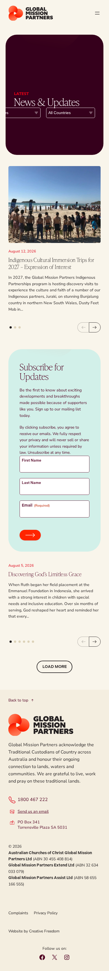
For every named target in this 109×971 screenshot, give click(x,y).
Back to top (18, 700)
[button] (11, 327)
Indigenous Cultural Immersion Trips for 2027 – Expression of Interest (51, 263)
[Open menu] (97, 13)
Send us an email (33, 811)
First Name (31, 460)
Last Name (31, 483)
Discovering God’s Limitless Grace (45, 574)
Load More (54, 666)
